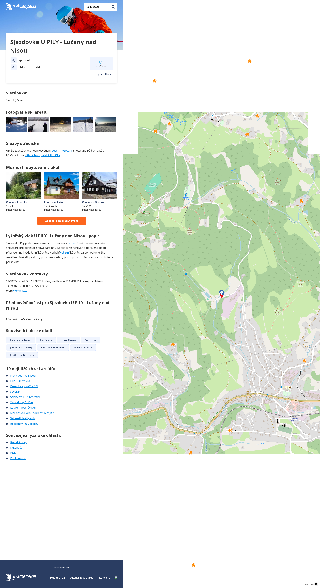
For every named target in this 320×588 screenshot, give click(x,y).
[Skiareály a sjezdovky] (116, 577)
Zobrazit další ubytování (61, 221)
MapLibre (309, 584)
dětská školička (50, 155)
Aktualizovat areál (82, 577)
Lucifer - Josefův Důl (23, 407)
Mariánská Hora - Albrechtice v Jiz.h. (32, 413)
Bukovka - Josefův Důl (24, 386)
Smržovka (91, 340)
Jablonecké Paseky (21, 347)
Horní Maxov (68, 340)
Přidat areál (58, 577)
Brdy (13, 453)
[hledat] (113, 7)
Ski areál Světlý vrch (22, 418)
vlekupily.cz (20, 290)
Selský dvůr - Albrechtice (25, 397)
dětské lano (32, 155)
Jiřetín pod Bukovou (22, 355)
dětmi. (71, 243)
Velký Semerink (83, 347)
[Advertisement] (31, 482)
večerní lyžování (62, 150)
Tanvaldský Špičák (21, 402)
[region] (221, 294)
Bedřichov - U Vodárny (24, 424)
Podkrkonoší (18, 458)
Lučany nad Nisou (20, 340)
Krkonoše (16, 447)
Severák (15, 391)
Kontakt (104, 577)
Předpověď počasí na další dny (24, 319)
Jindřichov (46, 340)
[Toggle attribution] (316, 584)
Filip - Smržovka (20, 381)
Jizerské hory (104, 74)
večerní (65, 252)
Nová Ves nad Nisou (53, 347)
